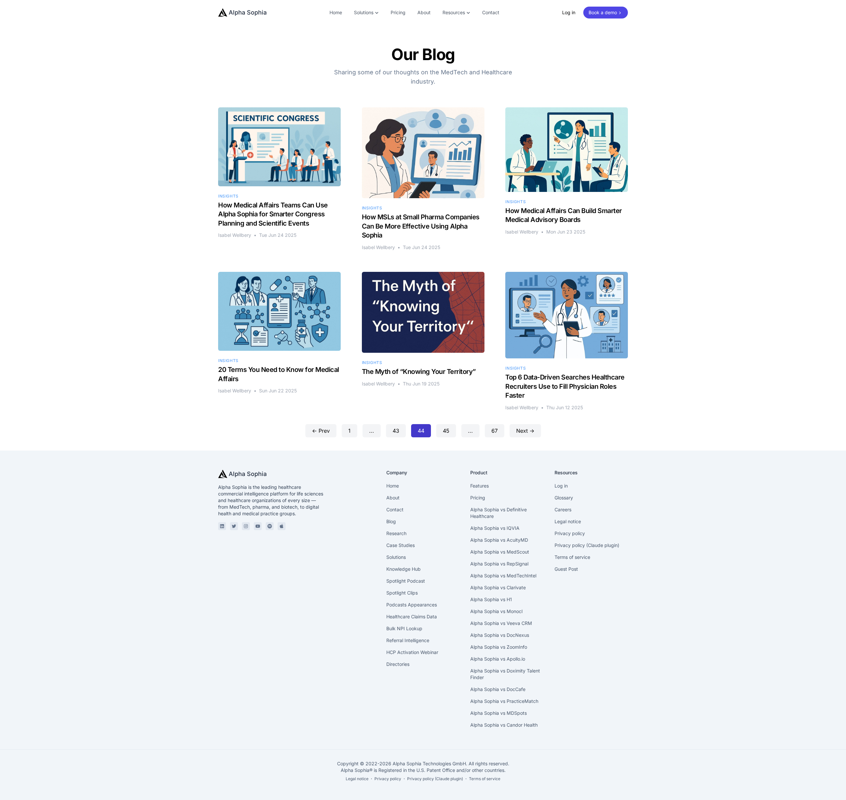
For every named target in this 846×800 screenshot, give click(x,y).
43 (396, 430)
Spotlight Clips (402, 593)
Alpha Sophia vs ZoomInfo (498, 647)
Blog (391, 521)
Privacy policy (570, 533)
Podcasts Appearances (411, 604)
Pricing (398, 12)
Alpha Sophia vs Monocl (496, 611)
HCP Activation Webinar (412, 652)
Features (479, 486)
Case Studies (400, 545)
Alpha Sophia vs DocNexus (499, 635)
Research (396, 533)
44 (421, 430)
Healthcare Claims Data (411, 616)
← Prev (321, 430)
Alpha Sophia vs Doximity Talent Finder (505, 674)
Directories (397, 664)
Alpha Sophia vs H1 (491, 599)
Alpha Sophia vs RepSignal (499, 563)
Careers (563, 509)
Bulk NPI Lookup (404, 628)
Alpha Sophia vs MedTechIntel (503, 575)
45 (446, 430)
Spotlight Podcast (405, 581)
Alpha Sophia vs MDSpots (498, 713)
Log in (568, 12)
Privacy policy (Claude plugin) (587, 545)
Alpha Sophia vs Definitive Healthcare (498, 513)
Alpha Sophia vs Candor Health (504, 725)
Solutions (396, 557)
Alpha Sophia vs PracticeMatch (504, 701)
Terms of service (572, 557)
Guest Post (566, 569)
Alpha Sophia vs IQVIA (494, 528)
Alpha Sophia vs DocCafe (497, 689)
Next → (525, 430)
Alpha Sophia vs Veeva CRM (501, 623)
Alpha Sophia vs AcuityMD (499, 540)
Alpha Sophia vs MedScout (499, 552)
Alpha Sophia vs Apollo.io (497, 659)
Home (335, 12)
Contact (490, 12)
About (424, 12)
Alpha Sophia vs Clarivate (498, 587)
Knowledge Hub (403, 569)
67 (494, 430)
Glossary (564, 497)
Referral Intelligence (407, 640)
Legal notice (568, 521)
